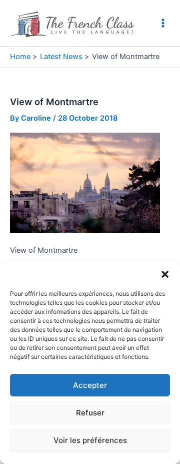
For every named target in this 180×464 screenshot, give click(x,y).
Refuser (90, 412)
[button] (165, 274)
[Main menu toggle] (163, 23)
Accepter (90, 385)
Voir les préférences (90, 440)
